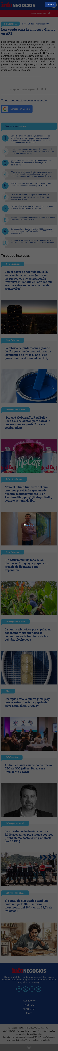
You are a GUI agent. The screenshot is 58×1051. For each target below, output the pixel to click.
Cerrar (49, 4)
